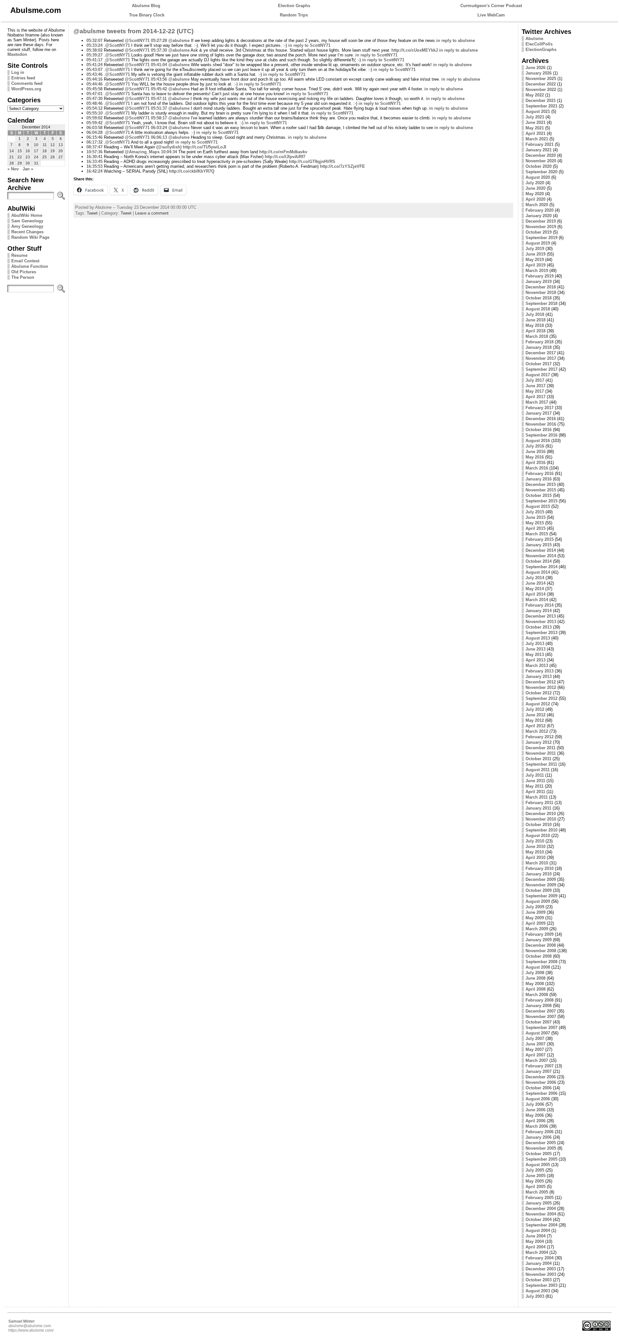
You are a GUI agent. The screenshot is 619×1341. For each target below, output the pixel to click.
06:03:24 (159, 127)
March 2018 (537, 336)
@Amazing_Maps (142, 151)
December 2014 (541, 550)
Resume (19, 255)
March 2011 (537, 797)
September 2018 (541, 303)
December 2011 (540, 747)
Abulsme (534, 38)
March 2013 (537, 665)
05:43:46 (94, 74)
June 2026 (535, 67)
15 (19, 151)
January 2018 (539, 347)
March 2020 (537, 204)
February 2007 (540, 1066)
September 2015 (541, 501)
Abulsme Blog (146, 5)
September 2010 (541, 830)
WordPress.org (26, 88)
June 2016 (535, 451)
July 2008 (535, 972)
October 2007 (539, 1022)
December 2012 (541, 682)
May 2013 (535, 654)
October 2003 (539, 1279)
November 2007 (541, 1016)
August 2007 (538, 1033)
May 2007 (535, 1049)
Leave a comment (152, 213)
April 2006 (535, 1120)
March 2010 (537, 863)
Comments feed (27, 83)
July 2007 (535, 1038)
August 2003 (538, 1290)
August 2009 (538, 901)
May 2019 (535, 259)
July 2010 (535, 841)
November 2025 (541, 78)
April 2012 (535, 725)
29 (19, 163)
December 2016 (541, 418)
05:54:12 (94, 108)
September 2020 (541, 171)
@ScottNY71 (137, 40)
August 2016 (538, 440)
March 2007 (537, 1060)
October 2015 (539, 495)
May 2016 (535, 457)
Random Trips (294, 15)
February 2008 (540, 1000)
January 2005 (539, 1203)
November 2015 (541, 490)
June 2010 (535, 846)
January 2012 (539, 742)
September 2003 (541, 1285)
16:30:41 (94, 156)
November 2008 (541, 950)
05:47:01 (94, 93)
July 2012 (535, 709)
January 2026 (539, 73)
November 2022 (541, 89)
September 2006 (541, 1093)
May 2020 (535, 193)
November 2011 (541, 753)
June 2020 (535, 188)
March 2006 (537, 1126)
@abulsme (179, 40)
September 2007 (541, 1027)
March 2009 (537, 928)
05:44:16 (94, 79)
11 (45, 145)
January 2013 (539, 676)
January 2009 (539, 939)
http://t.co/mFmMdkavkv (283, 151)
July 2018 (535, 314)
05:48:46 (94, 103)
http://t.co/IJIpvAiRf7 (285, 156)
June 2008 (535, 978)
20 (60, 151)
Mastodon (17, 54)
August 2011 (538, 769)
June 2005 (535, 1175)
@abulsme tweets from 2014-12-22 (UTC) (133, 31)
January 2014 (539, 610)
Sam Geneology (27, 220)
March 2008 (537, 994)
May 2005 (535, 1181)
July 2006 (535, 1104)
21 (11, 157)
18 (44, 151)
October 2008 (539, 956)
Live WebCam (491, 15)
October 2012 (539, 693)
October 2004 (539, 1219)
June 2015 (535, 517)
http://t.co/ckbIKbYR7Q (191, 171)
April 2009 (535, 923)
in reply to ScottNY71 (309, 45)
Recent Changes (27, 231)
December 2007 (541, 1011)
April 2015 (535, 528)
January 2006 (539, 1137)
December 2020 (541, 155)
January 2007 (539, 1071)
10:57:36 (94, 151)
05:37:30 (159, 50)
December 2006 (541, 1076)
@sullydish (169, 147)
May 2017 (535, 391)
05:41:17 (94, 59)
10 (36, 145)
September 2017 (541, 369)
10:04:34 (169, 151)
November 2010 (541, 819)
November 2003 (541, 1274)
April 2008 (535, 989)
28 (11, 163)
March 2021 (537, 138)
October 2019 (539, 232)
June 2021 (535, 122)
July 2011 (535, 775)
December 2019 (541, 221)
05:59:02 (94, 118)
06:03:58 (94, 127)
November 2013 (541, 621)
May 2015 (535, 522)
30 (27, 163)
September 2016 (541, 435)
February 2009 (540, 934)
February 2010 (540, 868)
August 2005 (538, 1164)
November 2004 (541, 1214)
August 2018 (538, 309)
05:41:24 (94, 64)
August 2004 (538, 1230)
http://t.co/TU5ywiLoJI (204, 147)
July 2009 (535, 906)
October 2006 (539, 1087)
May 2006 (535, 1115)
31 (36, 163)
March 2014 (537, 599)
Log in (17, 72)
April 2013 (535, 660)
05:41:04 (159, 64)
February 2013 (540, 671)
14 (11, 151)
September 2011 (541, 764)
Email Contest (25, 260)
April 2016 (535, 462)
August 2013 (538, 638)
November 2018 (541, 292)
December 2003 (541, 1268)
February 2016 (540, 473)
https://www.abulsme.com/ (31, 1330)
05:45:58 (94, 88)
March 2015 (537, 533)
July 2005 (535, 1170)
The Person (22, 277)
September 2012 (541, 698)
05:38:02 (94, 50)
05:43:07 (94, 69)
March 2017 (537, 402)
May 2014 (535, 588)
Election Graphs (294, 5)
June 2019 (535, 254)
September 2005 (541, 1159)
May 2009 (535, 917)
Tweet (92, 213)
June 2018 (535, 320)
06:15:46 (94, 137)
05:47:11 (159, 98)
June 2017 (535, 385)
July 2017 (535, 380)
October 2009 (539, 890)
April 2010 (535, 857)
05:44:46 (94, 84)
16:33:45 (94, 161)
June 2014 (535, 583)
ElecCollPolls (539, 44)
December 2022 (541, 84)
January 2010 (539, 874)
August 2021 (538, 111)
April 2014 (535, 594)
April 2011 (535, 791)
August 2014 (538, 572)
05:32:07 (94, 40)
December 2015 (541, 484)
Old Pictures (23, 271)
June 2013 (535, 649)
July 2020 (535, 182)
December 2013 (541, 616)
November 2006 (541, 1082)
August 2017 (538, 374)
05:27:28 (159, 40)
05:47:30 (94, 98)
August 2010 (538, 835)
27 (60, 157)
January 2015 (539, 544)
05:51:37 (159, 108)
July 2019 (535, 248)
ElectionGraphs (541, 49)
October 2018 (539, 298)
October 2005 (539, 1153)
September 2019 (541, 237)
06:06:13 (159, 137)
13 (60, 145)
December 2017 (541, 352)
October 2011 (538, 758)
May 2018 (535, 325)
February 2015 (540, 539)
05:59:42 (94, 122)
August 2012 (538, 703)
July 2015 (535, 511)
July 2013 (535, 643)
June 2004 (535, 1236)
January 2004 (539, 1263)
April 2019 (535, 265)
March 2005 (537, 1192)
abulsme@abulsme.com (29, 1326)
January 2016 (539, 479)
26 (52, 157)
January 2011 (538, 808)
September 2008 (541, 961)
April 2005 (535, 1186)
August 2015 (538, 506)
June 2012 (535, 714)
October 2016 (539, 429)
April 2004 (535, 1247)
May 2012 (535, 720)
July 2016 (535, 446)
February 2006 (540, 1131)
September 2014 (541, 566)
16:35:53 (94, 166)
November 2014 (541, 555)
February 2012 (540, 736)
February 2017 (540, 407)
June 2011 (535, 780)
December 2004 (541, 1208)
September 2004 (541, 1225)
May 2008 (535, 983)
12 (52, 145)
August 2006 (538, 1098)
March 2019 (537, 270)
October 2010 (539, 824)
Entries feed (23, 78)
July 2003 (535, 1296)
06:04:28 (94, 132)
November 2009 (541, 884)
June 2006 (535, 1109)
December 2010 (541, 813)
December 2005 (541, 1142)
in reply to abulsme (455, 40)
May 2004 (535, 1241)
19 (52, 151)
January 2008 (539, 1005)
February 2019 (540, 276)
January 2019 (539, 281)
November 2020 (541, 160)
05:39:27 (94, 55)
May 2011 (535, 786)
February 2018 (540, 341)
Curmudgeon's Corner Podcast (491, 5)
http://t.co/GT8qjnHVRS (312, 161)
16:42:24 (94, 171)
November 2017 (541, 358)
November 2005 (541, 1148)
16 (27, 151)
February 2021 (540, 144)
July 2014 (535, 577)
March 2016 (537, 468)
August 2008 (538, 967)
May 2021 (535, 128)
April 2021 (535, 133)
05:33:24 (94, 45)
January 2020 (539, 215)
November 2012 (541, 687)
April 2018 (535, 330)
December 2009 (541, 879)
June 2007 (535, 1044)
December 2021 (541, 100)
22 (19, 157)
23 (27, 157)
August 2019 (538, 243)
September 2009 (541, 895)
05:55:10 (94, 113)
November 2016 (541, 424)
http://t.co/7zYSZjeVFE (342, 166)
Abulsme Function (29, 266)
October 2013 (539, 627)
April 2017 (535, 396)
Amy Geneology (27, 226)
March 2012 (537, 731)
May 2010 (535, 852)
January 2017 (539, 413)
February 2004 (540, 1257)
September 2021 (541, 106)
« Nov (13, 168)
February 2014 (540, 605)
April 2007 (535, 1055)
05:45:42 (159, 88)
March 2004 (537, 1252)
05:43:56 (159, 79)
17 (36, 151)
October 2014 (539, 561)
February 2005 (540, 1197)
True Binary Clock (146, 15)
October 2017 (539, 363)
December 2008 (541, 945)
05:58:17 (159, 118)
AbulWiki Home (26, 215)
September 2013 (541, 632)
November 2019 (541, 226)
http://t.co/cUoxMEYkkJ (414, 50)
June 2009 (535, 912)
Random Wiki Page (30, 237)
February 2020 (540, 210)
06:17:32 (94, 142)
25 (44, 157)
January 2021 (539, 149)
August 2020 (538, 177)
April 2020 (535, 199)
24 (36, 157)
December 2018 (541, 287)
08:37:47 (94, 147)
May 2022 (535, 95)
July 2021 (535, 117)
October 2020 (539, 166)
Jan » (28, 168)
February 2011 (539, 802)
